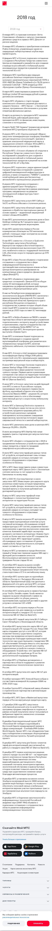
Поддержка (19, 864)
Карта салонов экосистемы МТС (23, 868)
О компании (7, 864)
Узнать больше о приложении (14, 839)
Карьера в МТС (8, 873)
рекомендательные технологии (16, 917)
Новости (41, 864)
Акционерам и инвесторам (28, 873)
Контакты (31, 864)
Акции (5, 868)
